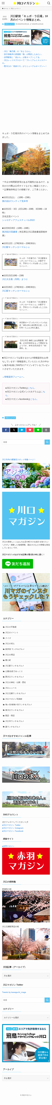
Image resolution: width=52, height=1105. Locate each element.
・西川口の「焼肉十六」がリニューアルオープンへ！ (24, 66)
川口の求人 (10, 643)
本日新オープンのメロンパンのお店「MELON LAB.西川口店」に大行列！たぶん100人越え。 (33, 325)
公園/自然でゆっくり (14, 671)
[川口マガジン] (26, 3)
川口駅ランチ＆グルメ (14, 666)
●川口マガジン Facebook (12, 831)
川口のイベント (11, 632)
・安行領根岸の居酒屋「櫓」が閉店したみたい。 (22, 54)
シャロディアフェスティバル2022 (18, 220)
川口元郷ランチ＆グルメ (15, 693)
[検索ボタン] (49, 3)
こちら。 (32, 388)
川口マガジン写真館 (13, 699)
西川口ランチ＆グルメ (14, 677)
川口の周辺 (10, 655)
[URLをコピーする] (46, 430)
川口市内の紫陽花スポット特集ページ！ (19, 459)
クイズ (8, 638)
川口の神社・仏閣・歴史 (15, 682)
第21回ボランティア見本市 (15, 201)
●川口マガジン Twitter (11, 825)
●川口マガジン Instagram (12, 828)
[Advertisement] (26, 97)
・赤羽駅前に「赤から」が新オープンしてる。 (21, 57)
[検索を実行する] (47, 442)
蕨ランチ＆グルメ (12, 727)
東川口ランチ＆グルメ (14, 710)
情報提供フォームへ (13, 377)
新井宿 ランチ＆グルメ (15, 649)
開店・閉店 (10, 715)
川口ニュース (9, 24)
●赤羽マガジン (8, 846)
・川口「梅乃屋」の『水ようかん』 (17, 51)
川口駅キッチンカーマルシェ (16, 247)
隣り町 (8, 660)
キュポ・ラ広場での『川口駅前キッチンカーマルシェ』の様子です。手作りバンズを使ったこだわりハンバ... (33, 262)
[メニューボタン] (3, 3)
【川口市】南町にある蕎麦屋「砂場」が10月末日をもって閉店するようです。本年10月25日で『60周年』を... (33, 344)
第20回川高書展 (9, 232)
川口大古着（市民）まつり (15, 279)
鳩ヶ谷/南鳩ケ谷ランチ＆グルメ (18, 704)
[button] (6, 430)
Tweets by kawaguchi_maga (14, 992)
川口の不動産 (11, 627)
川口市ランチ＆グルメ (14, 721)
